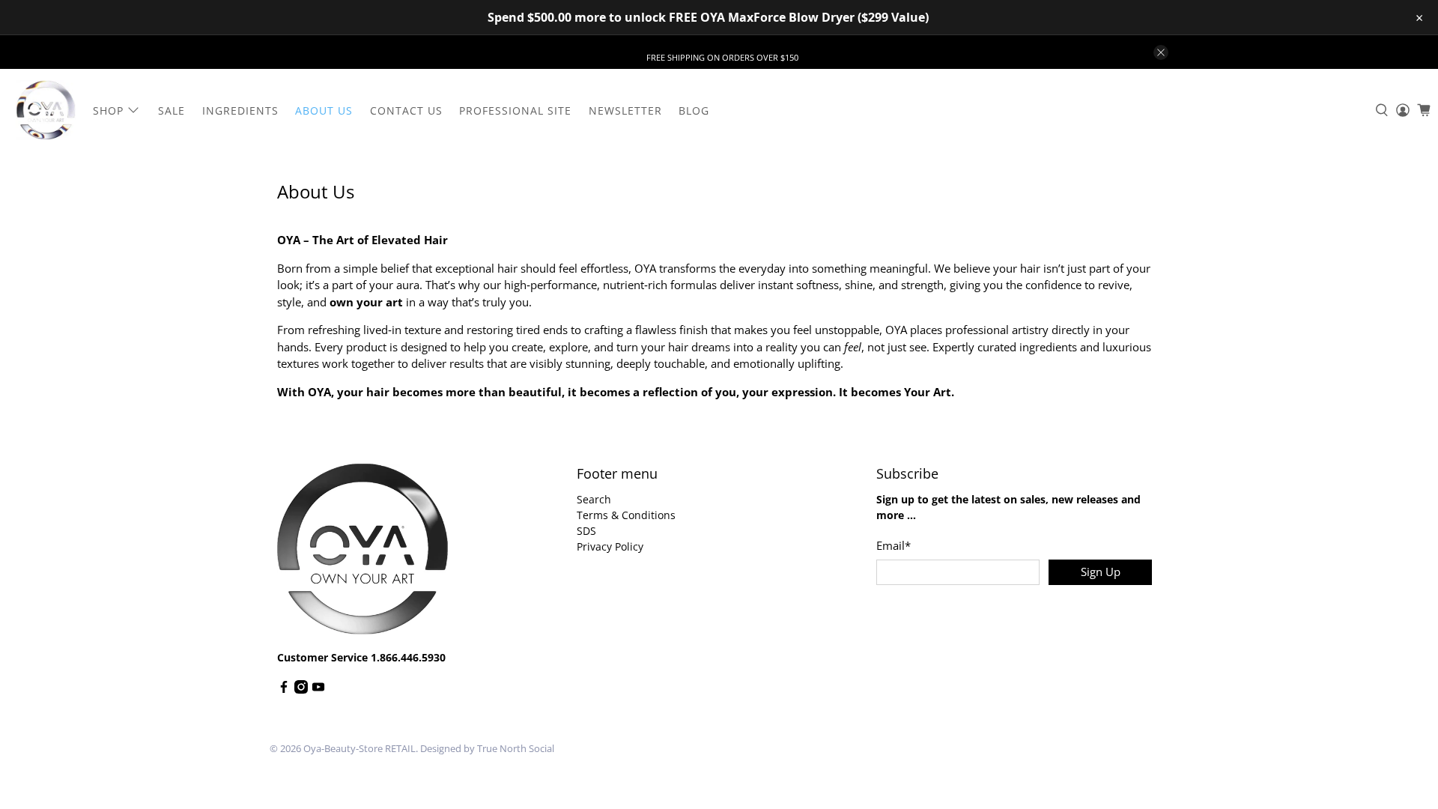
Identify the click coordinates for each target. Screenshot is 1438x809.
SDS (586, 531)
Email (893, 545)
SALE (171, 110)
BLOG (694, 110)
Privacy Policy (610, 546)
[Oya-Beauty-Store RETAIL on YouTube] (318, 689)
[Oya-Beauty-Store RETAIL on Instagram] (301, 689)
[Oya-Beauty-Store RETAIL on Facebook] (284, 689)
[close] (1160, 52)
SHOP (108, 110)
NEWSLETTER (625, 110)
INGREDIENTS (240, 110)
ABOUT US (324, 110)
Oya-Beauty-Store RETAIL (359, 748)
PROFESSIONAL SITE (515, 110)
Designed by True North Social (487, 748)
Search (594, 499)
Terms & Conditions (626, 515)
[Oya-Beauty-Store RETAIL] (46, 110)
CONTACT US (406, 110)
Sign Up (1100, 571)
